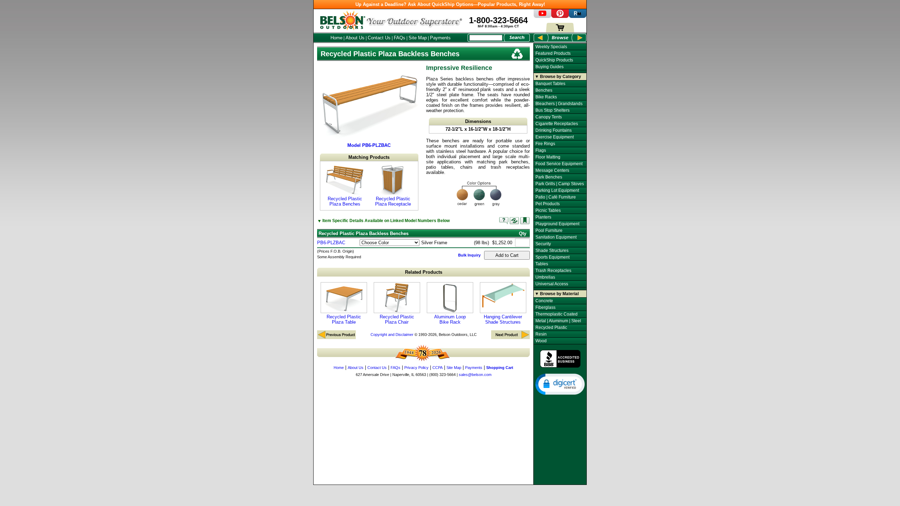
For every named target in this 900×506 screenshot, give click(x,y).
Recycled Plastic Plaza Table (344, 319)
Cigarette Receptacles (556, 123)
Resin (541, 334)
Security (543, 243)
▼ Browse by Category (558, 76)
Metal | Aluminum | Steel (558, 320)
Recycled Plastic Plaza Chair (397, 319)
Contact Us (379, 37)
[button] (560, 384)
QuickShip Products (554, 60)
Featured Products (553, 53)
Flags (540, 150)
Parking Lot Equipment (557, 190)
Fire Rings (545, 143)
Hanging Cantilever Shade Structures (503, 319)
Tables (541, 263)
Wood (541, 340)
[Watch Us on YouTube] (542, 16)
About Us (355, 37)
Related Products (423, 272)
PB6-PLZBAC (331, 242)
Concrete (544, 300)
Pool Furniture (548, 230)
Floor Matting (547, 157)
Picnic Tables (548, 210)
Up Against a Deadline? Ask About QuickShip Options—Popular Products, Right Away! (450, 4)
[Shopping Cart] (560, 30)
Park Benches (548, 177)
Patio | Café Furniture (555, 197)
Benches (543, 90)
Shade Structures (551, 250)
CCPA (437, 367)
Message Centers (552, 170)
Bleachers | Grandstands (559, 103)
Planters (543, 217)
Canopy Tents (548, 117)
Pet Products (547, 203)
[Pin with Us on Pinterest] (560, 16)
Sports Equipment (552, 257)
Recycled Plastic (551, 327)
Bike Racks (546, 97)
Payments (440, 37)
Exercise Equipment (554, 137)
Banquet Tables (550, 83)
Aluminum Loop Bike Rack (450, 319)
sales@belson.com (475, 374)
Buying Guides (549, 66)
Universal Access (551, 283)
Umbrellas (545, 277)
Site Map (418, 37)
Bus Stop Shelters (552, 110)
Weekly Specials (551, 46)
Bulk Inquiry (469, 255)
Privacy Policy (416, 367)
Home (336, 37)
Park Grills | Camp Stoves (559, 183)
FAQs (399, 37)
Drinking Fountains (553, 130)
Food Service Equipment (559, 163)
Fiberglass (545, 307)
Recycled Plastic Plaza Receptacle (393, 201)
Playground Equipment (557, 223)
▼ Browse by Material (557, 293)
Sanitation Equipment (556, 237)
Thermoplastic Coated (556, 314)
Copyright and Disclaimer (392, 334)
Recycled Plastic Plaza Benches (345, 201)
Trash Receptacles (553, 270)
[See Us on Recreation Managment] (577, 16)
